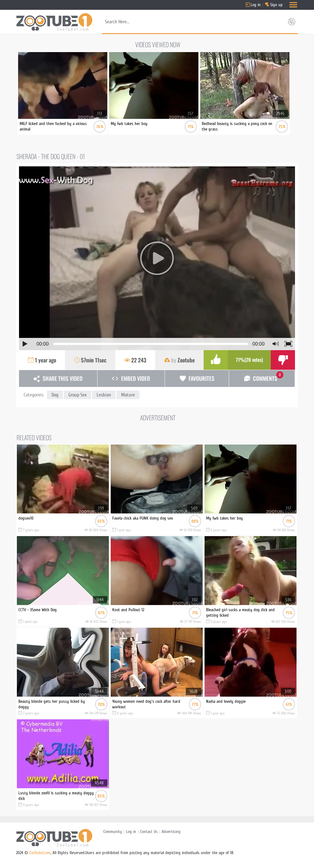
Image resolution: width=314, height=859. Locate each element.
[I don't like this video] (283, 360)
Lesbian (104, 395)
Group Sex (77, 395)
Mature (128, 395)
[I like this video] (216, 360)
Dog (55, 395)
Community (112, 831)
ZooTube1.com (40, 852)
